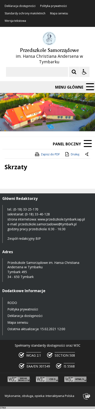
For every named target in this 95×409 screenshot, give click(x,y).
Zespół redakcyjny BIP (24, 238)
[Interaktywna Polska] (86, 396)
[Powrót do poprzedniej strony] (87, 154)
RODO (12, 302)
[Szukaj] (74, 72)
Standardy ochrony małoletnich (25, 13)
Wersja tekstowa (15, 20)
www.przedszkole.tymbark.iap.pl (61, 219)
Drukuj (75, 154)
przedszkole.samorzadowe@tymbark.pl (47, 224)
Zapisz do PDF (50, 154)
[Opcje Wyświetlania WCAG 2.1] (84, 72)
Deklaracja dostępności (20, 6)
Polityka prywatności (53, 6)
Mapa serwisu (59, 13)
